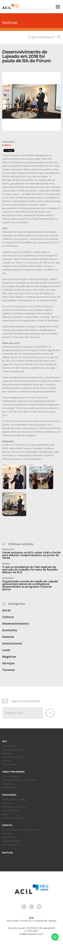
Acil (10, 6)
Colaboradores (9, 764)
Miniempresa (8, 787)
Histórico (6, 753)
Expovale (6, 833)
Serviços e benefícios (12, 817)
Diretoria (6, 760)
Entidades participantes (14, 756)
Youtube (39, 906)
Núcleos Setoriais (11, 810)
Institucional (12, 643)
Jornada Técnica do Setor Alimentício (20, 829)
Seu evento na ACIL (12, 844)
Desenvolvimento (15, 623)
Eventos (8, 637)
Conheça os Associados (14, 799)
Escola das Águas (11, 776)
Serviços (8, 663)
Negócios (9, 657)
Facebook (24, 906)
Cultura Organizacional (13, 749)
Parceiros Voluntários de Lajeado (19, 779)
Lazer (6, 650)
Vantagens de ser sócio (14, 806)
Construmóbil (9, 837)
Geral (6, 610)
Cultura (8, 617)
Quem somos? (9, 745)
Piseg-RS (6, 783)
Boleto (5, 814)
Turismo (8, 670)
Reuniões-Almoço (11, 840)
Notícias (7, 852)
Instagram (31, 906)
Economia (9, 630)
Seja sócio (7, 803)
